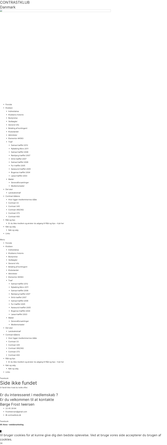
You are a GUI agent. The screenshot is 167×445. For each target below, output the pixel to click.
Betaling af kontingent (17, 128)
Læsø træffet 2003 (19, 176)
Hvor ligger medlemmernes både (22, 199)
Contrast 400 (14, 216)
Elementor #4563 (15, 138)
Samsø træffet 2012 (19, 145)
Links (8, 233)
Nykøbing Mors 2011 (19, 148)
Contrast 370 (14, 213)
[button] (83, 239)
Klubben (9, 108)
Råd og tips (10, 220)
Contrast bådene (13, 196)
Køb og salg (11, 226)
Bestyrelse (13, 118)
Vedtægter (12, 121)
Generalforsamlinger (20, 182)
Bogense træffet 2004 (20, 172)
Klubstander (13, 131)
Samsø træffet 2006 (19, 162)
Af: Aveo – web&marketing (12, 424)
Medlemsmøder (18, 186)
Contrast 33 (13, 203)
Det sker (9, 189)
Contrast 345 (14, 206)
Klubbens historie (16, 115)
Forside (9, 104)
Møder (11, 179)
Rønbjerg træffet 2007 (20, 155)
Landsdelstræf (14, 193)
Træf (10, 142)
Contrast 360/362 (16, 210)
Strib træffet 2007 (19, 159)
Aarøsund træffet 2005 (21, 169)
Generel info (13, 125)
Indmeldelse (13, 111)
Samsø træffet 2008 (19, 152)
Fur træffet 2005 (18, 165)
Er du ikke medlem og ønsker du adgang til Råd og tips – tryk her (36, 223)
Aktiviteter (12, 135)
